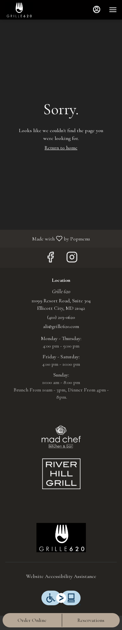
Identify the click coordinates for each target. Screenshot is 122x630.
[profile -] (97, 9)
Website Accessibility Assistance (61, 576)
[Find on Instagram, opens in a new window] (72, 259)
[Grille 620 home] (34, 10)
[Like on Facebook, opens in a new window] (50, 259)
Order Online (32, 620)
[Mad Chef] (61, 436)
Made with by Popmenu (47, 238)
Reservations (90, 620)
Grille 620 (61, 537)
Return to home (61, 147)
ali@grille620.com (61, 326)
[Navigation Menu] (113, 9)
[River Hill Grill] (61, 474)
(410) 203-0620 (61, 317)
